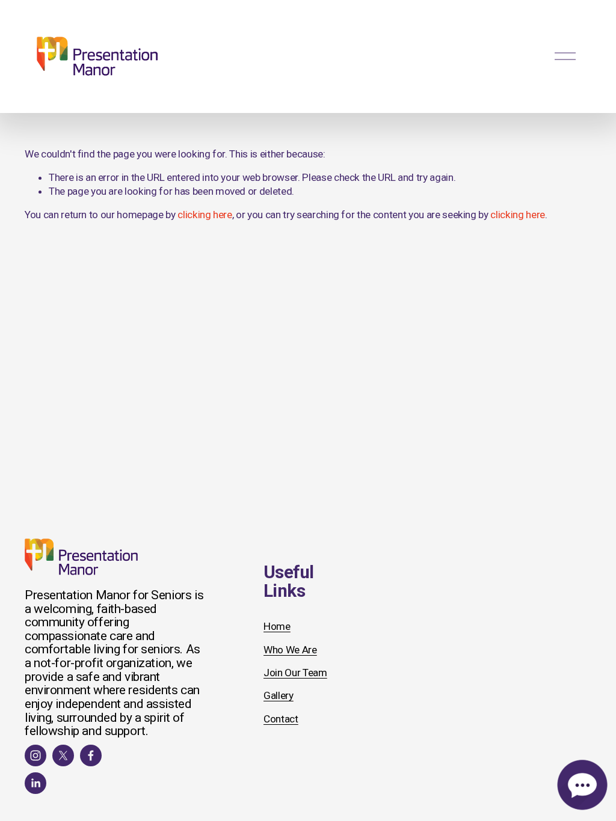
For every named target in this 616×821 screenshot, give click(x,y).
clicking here (204, 215)
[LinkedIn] (35, 783)
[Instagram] (35, 755)
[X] (63, 755)
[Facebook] (91, 755)
